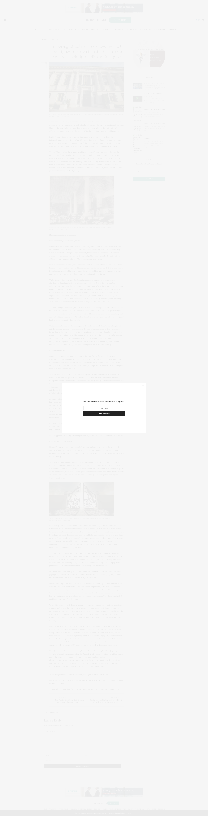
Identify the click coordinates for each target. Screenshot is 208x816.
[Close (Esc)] (143, 386)
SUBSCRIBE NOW (104, 413)
